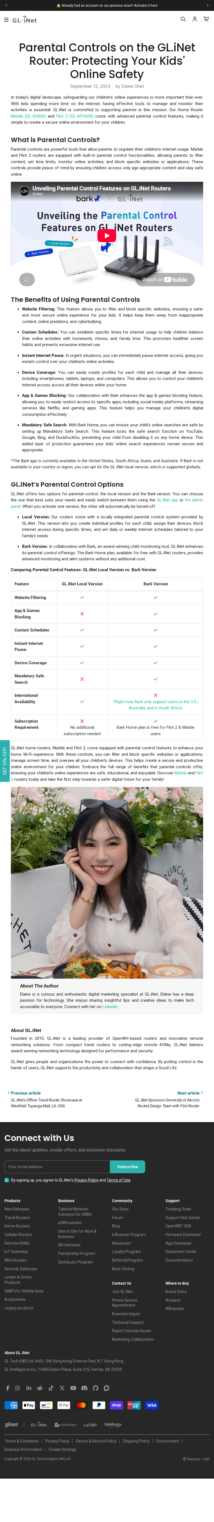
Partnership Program (76, 1253)
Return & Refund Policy (96, 1441)
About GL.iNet (17, 1353)
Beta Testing (123, 1269)
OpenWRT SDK (178, 1226)
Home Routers (17, 1226)
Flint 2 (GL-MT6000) (75, 116)
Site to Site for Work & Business (77, 1234)
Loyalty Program (126, 1251)
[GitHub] (95, 1388)
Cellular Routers (18, 1234)
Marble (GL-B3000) (28, 116)
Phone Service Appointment (124, 1303)
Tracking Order (178, 1209)
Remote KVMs (17, 1243)
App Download (178, 1243)
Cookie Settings (62, 1449)
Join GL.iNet (122, 1291)
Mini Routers (15, 1260)
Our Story (120, 1209)
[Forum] (106, 1388)
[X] (62, 1388)
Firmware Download (183, 1234)
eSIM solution (70, 1222)
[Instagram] (17, 1388)
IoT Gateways (16, 1251)
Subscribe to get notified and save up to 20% (41, 6)
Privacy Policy (86, 1180)
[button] (5, 761)
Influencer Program (129, 1234)
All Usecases (69, 1245)
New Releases (16, 1209)
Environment (167, 1441)
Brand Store (176, 1291)
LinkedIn (110, 1006)
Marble (180, 772)
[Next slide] (207, 5)
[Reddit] (40, 1388)
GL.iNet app (167, 500)
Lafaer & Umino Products (18, 1280)
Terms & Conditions (21, 1441)
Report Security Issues (131, 1331)
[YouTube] (73, 1388)
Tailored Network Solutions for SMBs (75, 1212)
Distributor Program (75, 1262)
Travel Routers (17, 1217)
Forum (117, 1217)
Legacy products (18, 1308)
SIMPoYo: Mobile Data (23, 1291)
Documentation (179, 1260)
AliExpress (175, 1308)
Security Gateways (20, 1269)
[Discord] (84, 1388)
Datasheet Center (181, 1251)
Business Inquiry (126, 1314)
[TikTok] (51, 1388)
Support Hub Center (183, 1217)
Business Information (23, 1449)
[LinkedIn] (28, 1388)
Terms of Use (118, 1180)
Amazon (173, 1300)
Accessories (15, 1299)
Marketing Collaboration (133, 1339)
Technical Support (128, 1322)
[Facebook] (7, 1388)
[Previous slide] (6, 5)
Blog (116, 1226)
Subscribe (127, 1167)
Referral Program (127, 1260)
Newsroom (121, 1243)
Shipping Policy (136, 1441)
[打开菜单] (6, 20)
